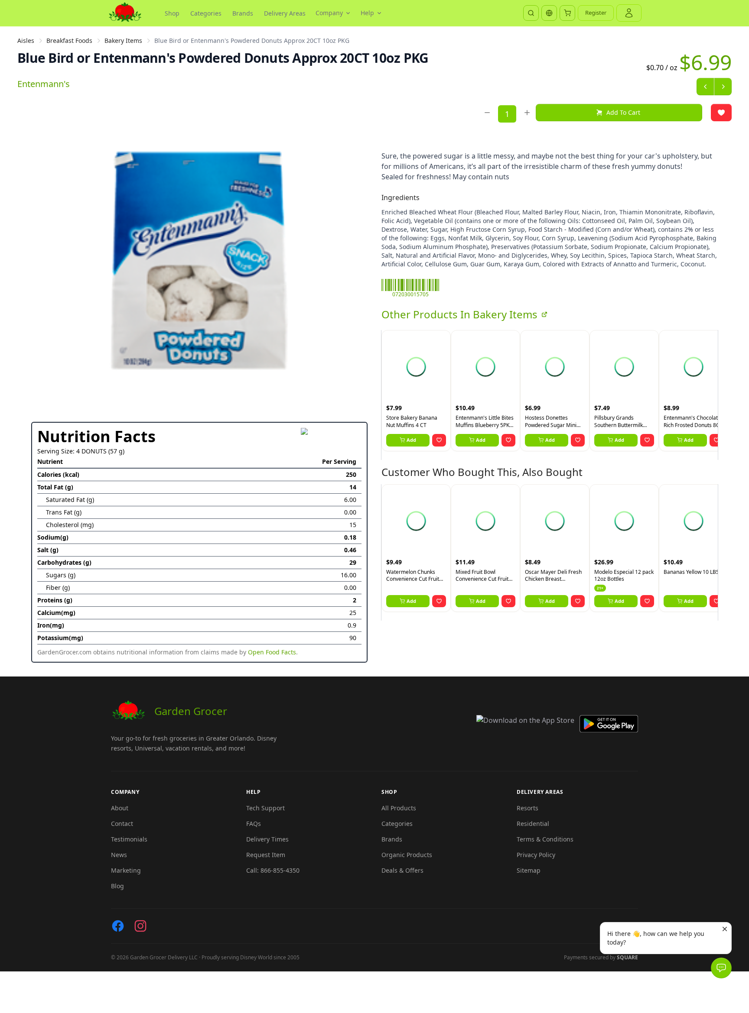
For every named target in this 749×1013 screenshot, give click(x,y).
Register (595, 12)
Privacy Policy (536, 855)
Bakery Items (123, 40)
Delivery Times (267, 839)
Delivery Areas (285, 13)
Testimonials (129, 839)
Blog (117, 886)
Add (411, 440)
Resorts (527, 808)
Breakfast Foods (69, 40)
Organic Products (406, 855)
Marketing (126, 870)
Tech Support (265, 808)
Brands (242, 13)
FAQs (253, 823)
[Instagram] (140, 926)
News (119, 855)
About (119, 808)
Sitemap (529, 870)
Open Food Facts (272, 652)
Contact (122, 823)
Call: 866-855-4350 (273, 870)
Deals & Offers (402, 870)
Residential (533, 823)
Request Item (265, 855)
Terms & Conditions (545, 839)
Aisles (25, 40)
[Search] (531, 13)
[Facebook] (118, 926)
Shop (172, 13)
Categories (205, 13)
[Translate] (549, 13)
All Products (398, 808)
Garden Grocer (190, 711)
